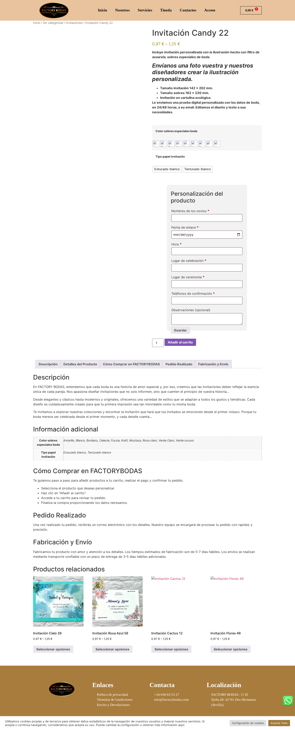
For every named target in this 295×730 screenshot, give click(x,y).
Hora (176, 244)
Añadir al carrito (180, 342)
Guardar (180, 330)
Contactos (188, 10)
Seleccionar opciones (53, 649)
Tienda (166, 10)
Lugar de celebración (188, 261)
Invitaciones (74, 23)
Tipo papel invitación (170, 156)
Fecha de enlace (185, 227)
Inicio (102, 10)
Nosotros (122, 10)
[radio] (156, 144)
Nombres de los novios (190, 211)
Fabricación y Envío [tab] (213, 364)
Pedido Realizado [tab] (179, 364)
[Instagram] (67, 705)
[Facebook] (57, 705)
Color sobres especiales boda (176, 131)
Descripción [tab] (48, 364)
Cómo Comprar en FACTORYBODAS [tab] (131, 364)
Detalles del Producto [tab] (80, 364)
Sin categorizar (53, 23)
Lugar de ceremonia (187, 277)
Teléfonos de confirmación (193, 294)
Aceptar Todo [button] (279, 723)
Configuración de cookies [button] (248, 723)
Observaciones (190, 310)
